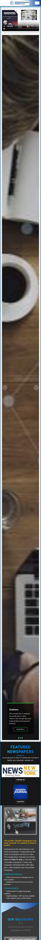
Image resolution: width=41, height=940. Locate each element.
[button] (5, 387)
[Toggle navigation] (37, 3)
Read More (20, 729)
